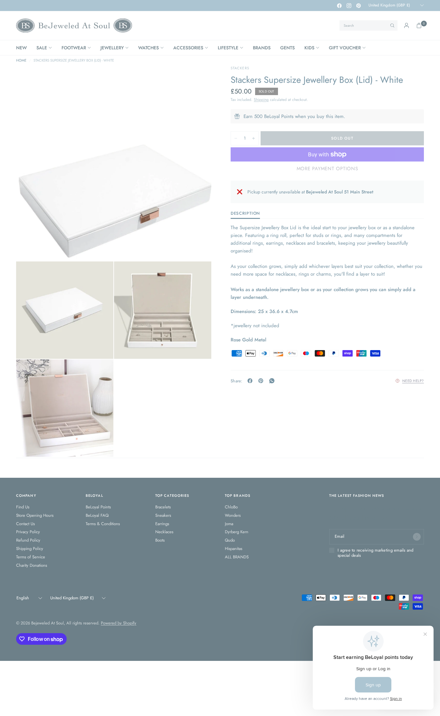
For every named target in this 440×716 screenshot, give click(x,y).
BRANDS (262, 47)
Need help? (413, 380)
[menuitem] (24, 47)
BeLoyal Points (98, 507)
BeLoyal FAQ (97, 515)
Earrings (162, 524)
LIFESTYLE (228, 47)
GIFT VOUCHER (345, 47)
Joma (229, 524)
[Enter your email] (417, 537)
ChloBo (231, 507)
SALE (41, 47)
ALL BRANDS (237, 557)
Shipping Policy (29, 548)
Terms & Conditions (103, 524)
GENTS (287, 47)
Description (245, 213)
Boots (160, 540)
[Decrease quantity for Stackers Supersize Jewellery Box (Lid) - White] (236, 138)
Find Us (22, 507)
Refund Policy (28, 540)
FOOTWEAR (74, 47)
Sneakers (163, 515)
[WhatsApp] (273, 381)
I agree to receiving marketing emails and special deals (376, 553)
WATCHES (148, 47)
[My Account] (406, 25)
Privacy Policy (28, 532)
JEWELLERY (112, 47)
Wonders (233, 515)
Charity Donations (31, 565)
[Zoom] (198, 79)
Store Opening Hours (34, 515)
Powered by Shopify (118, 623)
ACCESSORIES (188, 47)
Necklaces (164, 532)
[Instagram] (349, 5)
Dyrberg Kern (236, 532)
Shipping (261, 100)
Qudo (230, 540)
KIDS (309, 47)
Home (21, 60)
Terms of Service (30, 557)
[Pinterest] (358, 5)
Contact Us (25, 524)
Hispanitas (233, 548)
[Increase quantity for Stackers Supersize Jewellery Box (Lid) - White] (253, 138)
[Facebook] (339, 5)
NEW (21, 47)
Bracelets (163, 507)
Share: (237, 380)
